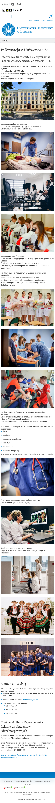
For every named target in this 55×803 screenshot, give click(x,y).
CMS (43, 799)
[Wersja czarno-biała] (10, 10)
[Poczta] (19, 4)
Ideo (27, 799)
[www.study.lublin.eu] (19, 787)
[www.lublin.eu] (8, 787)
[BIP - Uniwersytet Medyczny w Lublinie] (27, 29)
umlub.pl (5, 4)
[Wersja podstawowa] (4, 10)
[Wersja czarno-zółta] (7, 10)
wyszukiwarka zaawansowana (41, 21)
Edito (39, 799)
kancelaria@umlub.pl (31, 700)
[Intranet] (12, 4)
